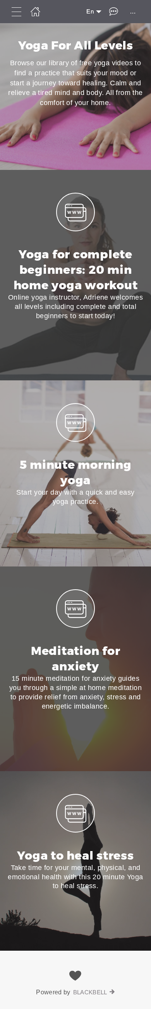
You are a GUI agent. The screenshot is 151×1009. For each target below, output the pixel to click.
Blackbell (90, 992)
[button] (75, 275)
